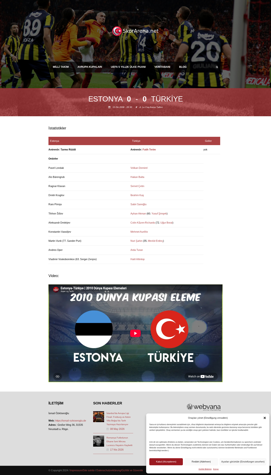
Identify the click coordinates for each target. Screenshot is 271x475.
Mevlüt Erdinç (155, 241)
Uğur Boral (166, 222)
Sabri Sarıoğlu (138, 204)
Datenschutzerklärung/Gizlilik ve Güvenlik (119, 470)
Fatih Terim (149, 149)
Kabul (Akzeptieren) (166, 461)
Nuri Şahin (136, 241)
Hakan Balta (137, 177)
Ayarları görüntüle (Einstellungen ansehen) (243, 461)
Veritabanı (162, 66)
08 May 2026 (117, 429)
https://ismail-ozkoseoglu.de (70, 420)
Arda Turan (136, 250)
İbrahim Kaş (137, 195)
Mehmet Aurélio (139, 231)
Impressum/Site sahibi (82, 470)
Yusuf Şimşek (159, 213)
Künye (216, 469)
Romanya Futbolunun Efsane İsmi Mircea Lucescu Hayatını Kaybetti (119, 441)
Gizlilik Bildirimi (205, 469)
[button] (264, 417)
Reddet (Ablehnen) (201, 461)
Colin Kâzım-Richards (142, 222)
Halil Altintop (137, 259)
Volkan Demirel (139, 168)
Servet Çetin (137, 186)
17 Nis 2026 (117, 449)
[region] (135, 200)
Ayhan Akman (138, 213)
